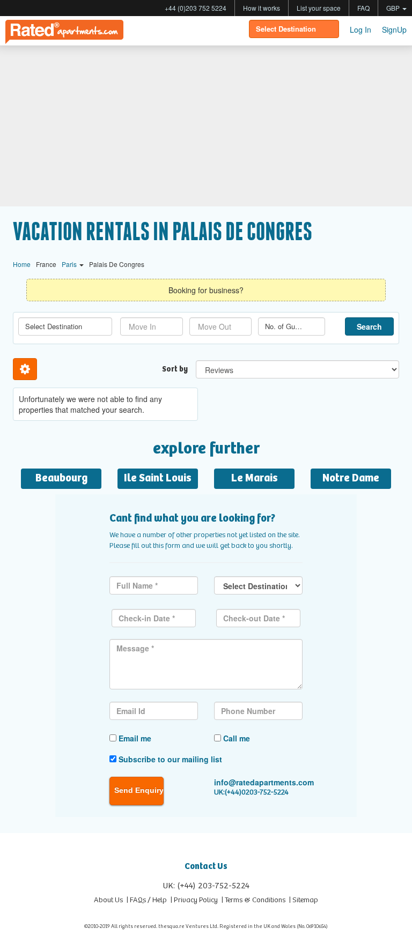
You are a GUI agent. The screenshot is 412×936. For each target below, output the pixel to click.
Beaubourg (61, 478)
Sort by (175, 369)
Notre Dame (350, 478)
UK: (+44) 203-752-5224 (206, 885)
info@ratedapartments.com (264, 782)
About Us (108, 900)
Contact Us (206, 866)
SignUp (394, 29)
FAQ (363, 7)
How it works (261, 7)
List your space (319, 7)
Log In (360, 29)
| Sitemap (303, 900)
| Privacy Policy (194, 900)
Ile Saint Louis (158, 478)
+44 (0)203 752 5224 (195, 7)
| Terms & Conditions (253, 900)
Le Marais (254, 478)
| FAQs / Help (147, 900)
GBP (393, 7)
